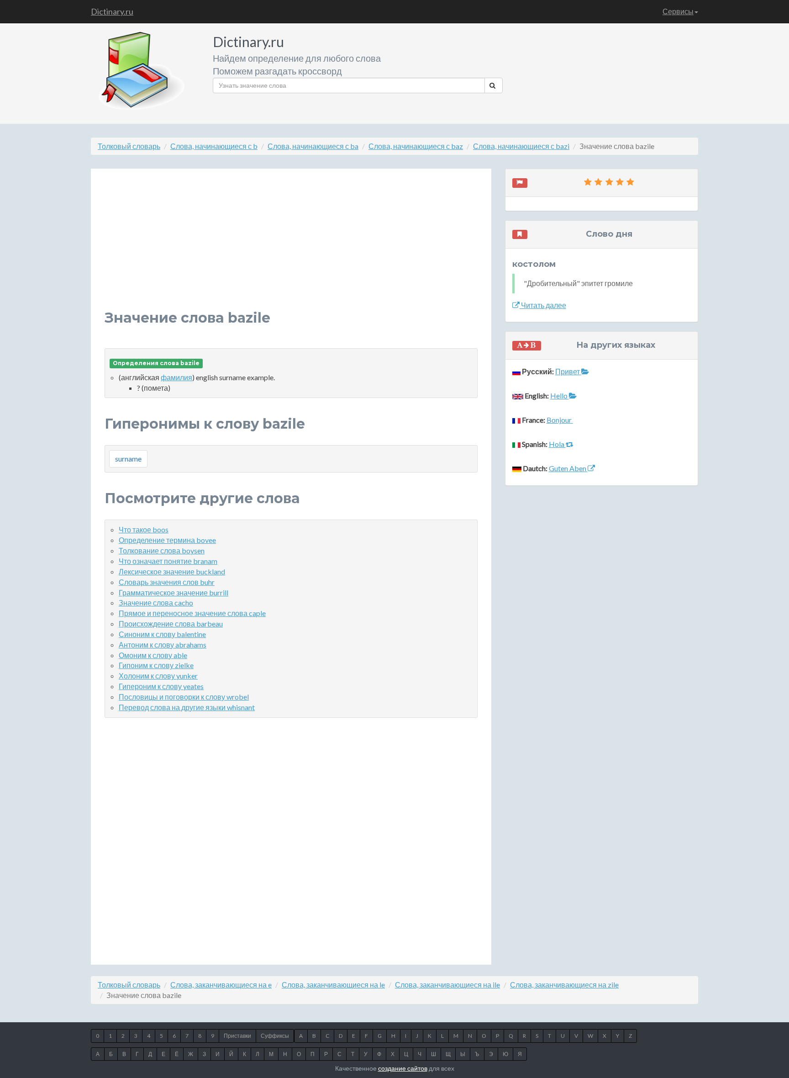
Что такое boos (143, 529)
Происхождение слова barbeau (171, 623)
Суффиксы (275, 1035)
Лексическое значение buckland (172, 571)
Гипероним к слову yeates (161, 686)
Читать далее (543, 305)
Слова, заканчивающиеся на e (221, 984)
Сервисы (678, 11)
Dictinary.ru (112, 11)
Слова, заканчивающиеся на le (333, 984)
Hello (559, 395)
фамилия (176, 377)
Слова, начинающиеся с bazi (521, 146)
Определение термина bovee (167, 540)
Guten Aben (568, 468)
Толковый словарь (129, 146)
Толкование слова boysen (162, 550)
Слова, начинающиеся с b (214, 146)
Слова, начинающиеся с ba (313, 146)
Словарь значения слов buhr (167, 582)
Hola (557, 444)
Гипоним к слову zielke (156, 665)
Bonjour (560, 419)
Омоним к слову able (153, 655)
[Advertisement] (291, 246)
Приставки (237, 1035)
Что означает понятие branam (168, 561)
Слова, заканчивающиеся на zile (564, 984)
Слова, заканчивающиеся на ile (447, 984)
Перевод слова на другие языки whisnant (187, 707)
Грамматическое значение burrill (173, 592)
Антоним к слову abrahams (162, 644)
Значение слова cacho (156, 602)
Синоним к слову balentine (162, 634)
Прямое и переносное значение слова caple (192, 613)
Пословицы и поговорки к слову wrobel (184, 696)
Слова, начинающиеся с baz (415, 146)
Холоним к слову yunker (158, 675)
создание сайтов (402, 1068)
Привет (568, 371)
